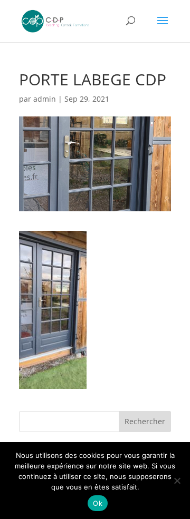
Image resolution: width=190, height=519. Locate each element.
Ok (97, 503)
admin (44, 99)
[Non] (177, 480)
